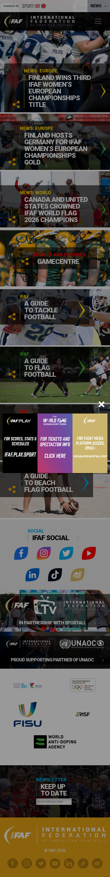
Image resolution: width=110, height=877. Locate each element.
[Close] (101, 404)
